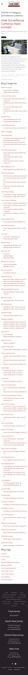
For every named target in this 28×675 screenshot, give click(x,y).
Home (6, 592)
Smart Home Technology (14, 599)
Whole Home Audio (7, 580)
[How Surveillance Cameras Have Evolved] (14, 47)
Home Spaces (22, 597)
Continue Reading (7, 79)
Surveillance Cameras (10, 76)
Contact (14, 605)
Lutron (3, 559)
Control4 (3, 554)
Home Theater (5, 556)
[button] (2, 4)
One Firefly (22, 667)
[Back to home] (14, 4)
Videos (15, 603)
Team (21, 592)
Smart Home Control (7, 571)
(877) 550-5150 (14, 615)
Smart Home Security (7, 574)
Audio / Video (6, 601)
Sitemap (10, 669)
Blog (22, 603)
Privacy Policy (17, 669)
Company (14, 592)
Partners (23, 595)
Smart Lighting (5, 577)
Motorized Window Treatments (10, 562)
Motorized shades (6, 565)
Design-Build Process (9, 595)
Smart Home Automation (8, 568)
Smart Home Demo (20, 601)
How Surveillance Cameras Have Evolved (12, 23)
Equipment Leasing (8, 597)
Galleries (7, 603)
